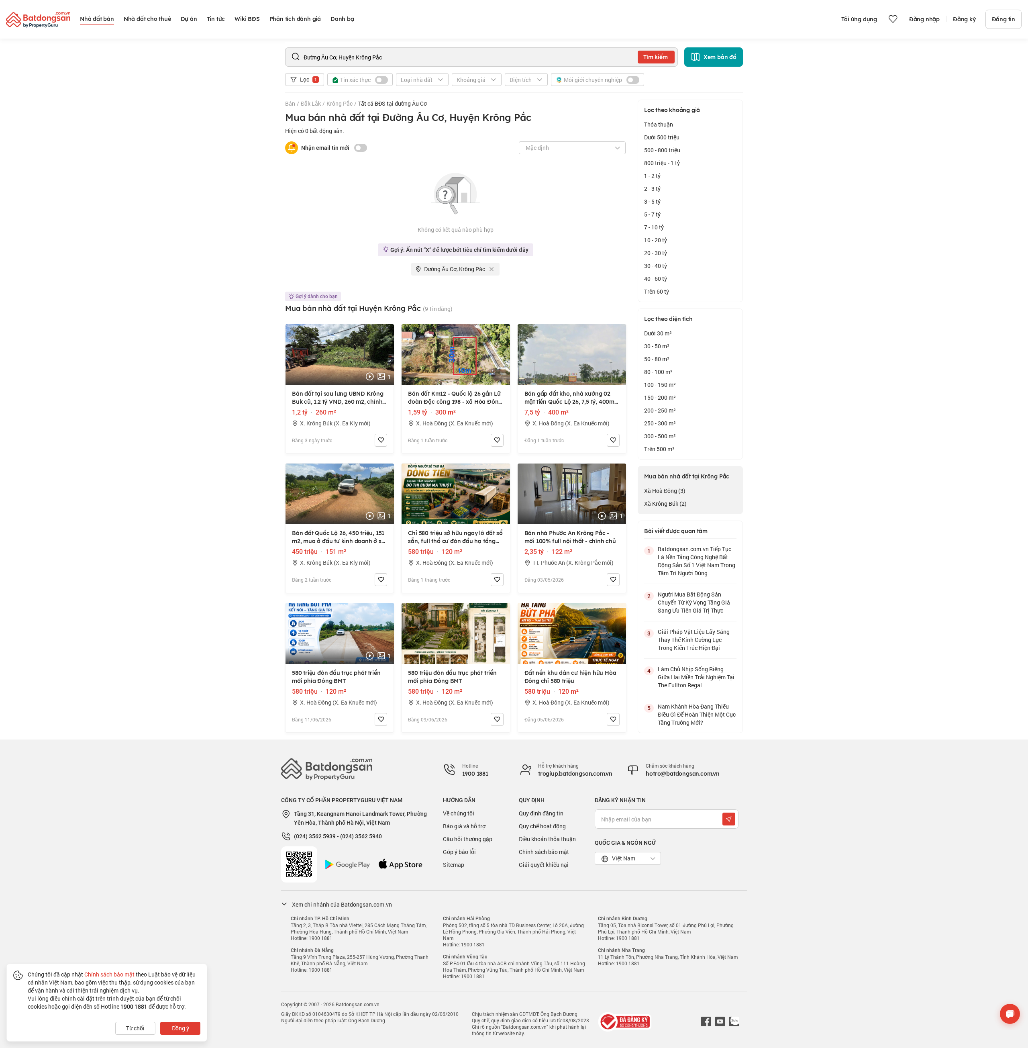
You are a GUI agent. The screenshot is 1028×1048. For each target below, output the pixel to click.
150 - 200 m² (660, 397)
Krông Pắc (339, 103)
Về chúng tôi (458, 813)
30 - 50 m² (656, 346)
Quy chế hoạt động (542, 826)
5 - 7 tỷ (652, 214)
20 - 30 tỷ (655, 253)
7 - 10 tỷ (654, 227)
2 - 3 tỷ (652, 188)
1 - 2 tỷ (652, 176)
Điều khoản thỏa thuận (547, 839)
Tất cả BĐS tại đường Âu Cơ (392, 103)
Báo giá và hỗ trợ (464, 826)
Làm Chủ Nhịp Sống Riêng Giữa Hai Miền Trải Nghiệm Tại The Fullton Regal (696, 677)
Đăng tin (1003, 19)
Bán (290, 103)
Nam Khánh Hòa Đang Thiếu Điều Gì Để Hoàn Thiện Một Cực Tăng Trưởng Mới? (697, 714)
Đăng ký (964, 19)
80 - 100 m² (658, 372)
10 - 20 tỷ (655, 240)
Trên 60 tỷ (656, 291)
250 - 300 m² (660, 423)
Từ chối (135, 1028)
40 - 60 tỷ (655, 278)
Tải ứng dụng (859, 19)
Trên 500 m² (659, 449)
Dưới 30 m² (658, 333)
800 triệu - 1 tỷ (662, 163)
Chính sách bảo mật (544, 852)
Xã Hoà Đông (664, 490)
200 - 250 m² (660, 410)
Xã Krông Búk (665, 503)
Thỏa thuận (658, 124)
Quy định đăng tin (541, 813)
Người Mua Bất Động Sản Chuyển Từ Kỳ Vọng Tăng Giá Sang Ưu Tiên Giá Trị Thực (694, 602)
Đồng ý (180, 1028)
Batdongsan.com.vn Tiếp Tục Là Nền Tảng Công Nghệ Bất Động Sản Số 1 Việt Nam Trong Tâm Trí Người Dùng (696, 561)
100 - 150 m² (660, 384)
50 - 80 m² (656, 359)
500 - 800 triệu (662, 150)
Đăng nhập (924, 19)
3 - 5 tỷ (652, 201)
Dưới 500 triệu (661, 137)
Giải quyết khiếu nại (544, 864)
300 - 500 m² (660, 436)
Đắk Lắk (311, 103)
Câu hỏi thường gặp (467, 839)
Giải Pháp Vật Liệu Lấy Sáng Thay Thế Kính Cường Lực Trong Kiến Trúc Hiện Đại (694, 640)
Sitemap (453, 864)
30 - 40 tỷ (655, 266)
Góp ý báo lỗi (459, 852)
